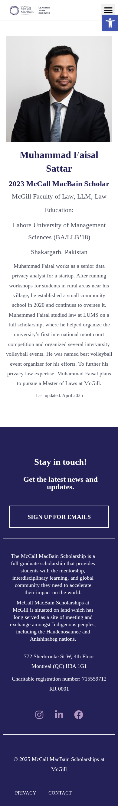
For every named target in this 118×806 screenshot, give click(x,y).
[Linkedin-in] (59, 715)
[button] (108, 10)
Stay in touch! (60, 462)
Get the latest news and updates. (60, 483)
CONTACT (60, 792)
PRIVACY (25, 792)
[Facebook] (79, 715)
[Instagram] (39, 715)
